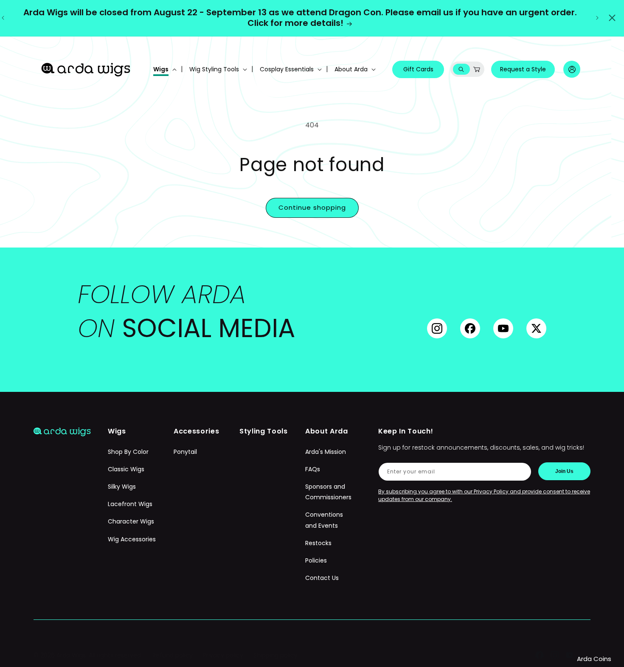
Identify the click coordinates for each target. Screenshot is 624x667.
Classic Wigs (126, 469)
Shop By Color (128, 451)
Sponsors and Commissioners (328, 491)
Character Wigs (131, 521)
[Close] (612, 17)
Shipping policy (275, 655)
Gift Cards (418, 69)
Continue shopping (312, 207)
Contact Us (322, 578)
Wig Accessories (132, 539)
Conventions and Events (324, 519)
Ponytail (185, 451)
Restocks (318, 543)
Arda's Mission (325, 451)
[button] (164, 69)
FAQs (312, 469)
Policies (316, 560)
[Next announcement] (597, 18)
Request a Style (523, 69)
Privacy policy (223, 655)
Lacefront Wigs (130, 504)
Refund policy (172, 655)
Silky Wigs (122, 486)
